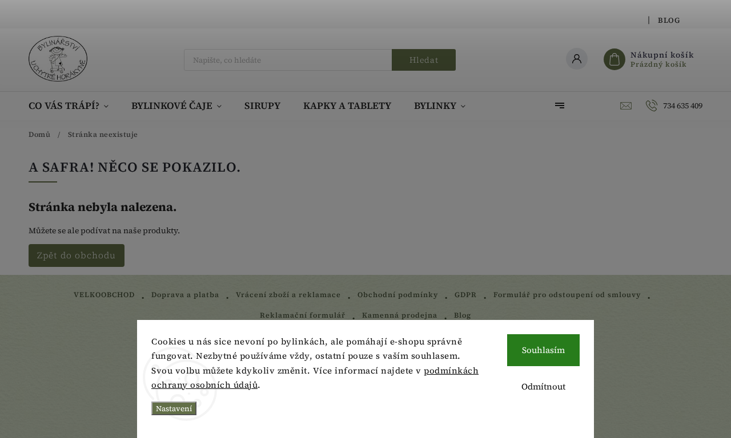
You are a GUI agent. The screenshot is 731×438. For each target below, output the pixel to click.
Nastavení (174, 408)
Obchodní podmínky (398, 294)
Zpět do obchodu (76, 255)
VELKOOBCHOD (104, 294)
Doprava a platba (185, 294)
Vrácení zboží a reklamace (288, 294)
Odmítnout (543, 386)
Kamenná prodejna (399, 315)
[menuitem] (74, 105)
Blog (669, 20)
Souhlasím (543, 350)
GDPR (466, 294)
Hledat (424, 60)
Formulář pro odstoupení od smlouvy (567, 294)
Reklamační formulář (303, 315)
